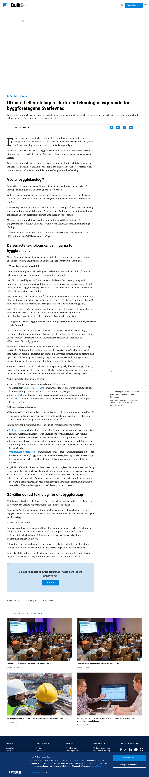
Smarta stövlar (16, 395)
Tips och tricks (17, 96)
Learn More (96, 766)
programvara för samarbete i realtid (36, 207)
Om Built (39, 748)
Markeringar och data (73, 751)
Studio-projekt (30, 600)
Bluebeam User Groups (101, 748)
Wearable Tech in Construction (34, 346)
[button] (111, 127)
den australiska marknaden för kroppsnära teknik (48, 330)
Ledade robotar (16, 430)
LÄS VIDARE (51, 583)
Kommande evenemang (101, 751)
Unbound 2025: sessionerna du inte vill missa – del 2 (29, 664)
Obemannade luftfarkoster (22, 452)
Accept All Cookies (129, 758)
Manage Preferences (128, 765)
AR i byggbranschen (28, 287)
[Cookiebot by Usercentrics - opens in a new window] (15, 772)
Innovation (10, 748)
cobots (44, 441)
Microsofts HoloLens (34, 388)
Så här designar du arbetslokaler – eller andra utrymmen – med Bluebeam (124, 394)
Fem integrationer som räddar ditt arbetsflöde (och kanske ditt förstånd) (37, 718)
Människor (10, 751)
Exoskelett (14, 398)
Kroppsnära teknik (16, 366)
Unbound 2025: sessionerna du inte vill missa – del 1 (99, 664)
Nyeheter (39, 751)
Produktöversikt (71, 748)
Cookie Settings (37, 772)
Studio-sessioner (46, 600)
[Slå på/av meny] (145, 5)
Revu (20, 600)
